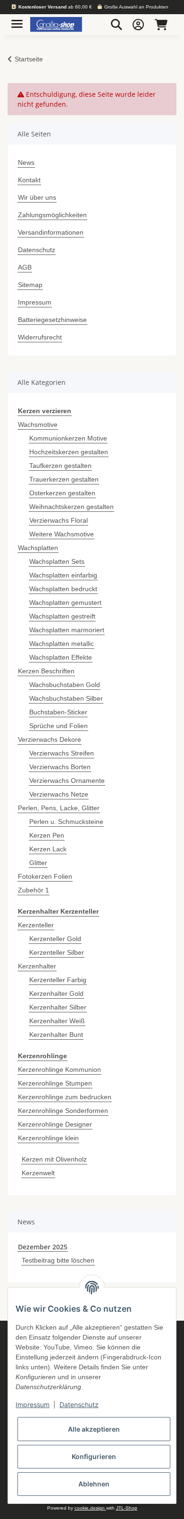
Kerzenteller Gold (55, 938)
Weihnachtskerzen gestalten (71, 506)
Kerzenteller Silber (56, 952)
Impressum (34, 302)
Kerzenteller (36, 925)
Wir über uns (37, 197)
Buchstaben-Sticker (58, 712)
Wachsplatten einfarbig (63, 575)
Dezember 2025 (42, 1246)
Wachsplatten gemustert (65, 602)
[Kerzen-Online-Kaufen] (56, 24)
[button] (116, 24)
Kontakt (29, 180)
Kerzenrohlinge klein (48, 1138)
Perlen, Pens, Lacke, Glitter (59, 808)
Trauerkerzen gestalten (64, 479)
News (26, 162)
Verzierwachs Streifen (61, 753)
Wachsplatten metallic (61, 643)
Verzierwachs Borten (60, 767)
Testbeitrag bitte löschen (58, 1260)
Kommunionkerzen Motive (68, 438)
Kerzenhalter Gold (56, 993)
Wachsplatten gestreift (62, 616)
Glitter (38, 862)
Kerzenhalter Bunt (56, 1034)
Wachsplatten (38, 548)
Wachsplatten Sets (56, 561)
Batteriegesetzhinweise (52, 319)
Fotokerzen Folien (45, 876)
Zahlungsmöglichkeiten (52, 215)
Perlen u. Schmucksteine (66, 821)
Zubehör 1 (33, 890)
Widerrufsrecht (40, 337)
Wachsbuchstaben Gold (64, 684)
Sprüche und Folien (58, 726)
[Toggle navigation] (17, 20)
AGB (25, 267)
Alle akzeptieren (94, 1429)
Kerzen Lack (48, 849)
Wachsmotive (38, 424)
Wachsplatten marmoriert (66, 630)
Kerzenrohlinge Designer (55, 1124)
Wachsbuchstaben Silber (66, 698)
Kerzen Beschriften (46, 671)
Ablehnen (93, 1484)
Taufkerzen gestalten (60, 465)
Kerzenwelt (38, 1173)
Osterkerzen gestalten (62, 493)
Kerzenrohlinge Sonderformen (63, 1110)
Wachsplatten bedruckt (63, 589)
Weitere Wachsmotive (61, 534)
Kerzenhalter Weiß (57, 1021)
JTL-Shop (126, 1508)
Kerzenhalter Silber (57, 1007)
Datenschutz (36, 250)
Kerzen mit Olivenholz (54, 1159)
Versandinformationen (51, 232)
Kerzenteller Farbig (57, 980)
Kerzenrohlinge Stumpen (55, 1083)
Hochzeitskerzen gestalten (68, 452)
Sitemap (30, 285)
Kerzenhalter (37, 966)
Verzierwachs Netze (58, 794)
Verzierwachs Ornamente (67, 780)
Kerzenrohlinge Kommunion (59, 1069)
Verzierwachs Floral (58, 520)
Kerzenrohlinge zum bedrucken (64, 1097)
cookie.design (90, 1508)
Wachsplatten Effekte (60, 657)
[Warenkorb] (161, 24)
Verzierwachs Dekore (49, 739)
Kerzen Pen (46, 835)
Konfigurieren (94, 1456)
